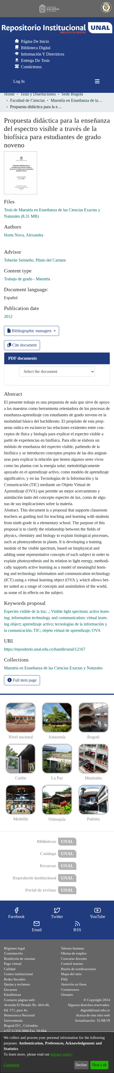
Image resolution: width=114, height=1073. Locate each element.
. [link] (48, 611)
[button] (57, 27)
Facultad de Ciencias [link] (27, 100)
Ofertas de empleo (74, 953)
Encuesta (10, 990)
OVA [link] (96, 630)
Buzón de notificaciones (78, 969)
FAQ (64, 979)
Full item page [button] (24, 680)
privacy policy (61, 1054)
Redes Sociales (14, 979)
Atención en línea (73, 984)
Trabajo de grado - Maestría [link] (27, 279)
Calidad (9, 969)
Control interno (72, 964)
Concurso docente (74, 959)
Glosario (67, 995)
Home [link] (9, 94)
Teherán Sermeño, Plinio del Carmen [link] (35, 260)
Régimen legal (14, 948)
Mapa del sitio (71, 974)
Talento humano (72, 948)
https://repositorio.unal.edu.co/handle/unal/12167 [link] (44, 649)
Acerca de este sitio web (93, 1015)
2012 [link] (8, 316)
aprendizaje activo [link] (38, 624)
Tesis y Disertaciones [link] (38, 94)
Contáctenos (70, 990)
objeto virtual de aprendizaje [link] (66, 630)
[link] (53, 668)
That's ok (99, 1065)
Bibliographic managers (31, 330)
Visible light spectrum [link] (69, 611)
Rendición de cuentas (19, 959)
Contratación (13, 953)
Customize (11, 1065)
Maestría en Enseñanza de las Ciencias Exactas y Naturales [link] (77, 100)
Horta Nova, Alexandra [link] (23, 235)
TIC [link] (36, 630)
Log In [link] (19, 81)
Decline (81, 1065)
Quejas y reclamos (17, 984)
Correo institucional (18, 974)
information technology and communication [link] (47, 617)
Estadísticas (12, 995)
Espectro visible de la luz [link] (25, 611)
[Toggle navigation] (97, 81)
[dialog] (57, 1052)
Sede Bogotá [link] (72, 94)
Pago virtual (12, 964)
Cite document (24, 345)
